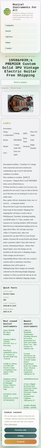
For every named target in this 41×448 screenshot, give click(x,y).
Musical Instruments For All (7, 12)
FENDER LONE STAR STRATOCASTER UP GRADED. (10, 397)
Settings (21, 436)
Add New (9, 37)
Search (8, 31)
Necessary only (20, 430)
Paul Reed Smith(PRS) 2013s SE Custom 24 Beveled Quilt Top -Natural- (10, 355)
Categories (9, 25)
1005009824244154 (31, 379)
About (7, 42)
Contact (8, 48)
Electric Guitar (16, 88)
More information (10, 424)
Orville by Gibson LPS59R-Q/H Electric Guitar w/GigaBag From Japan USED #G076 (10, 369)
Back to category (20, 82)
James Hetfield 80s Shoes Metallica (8, 332)
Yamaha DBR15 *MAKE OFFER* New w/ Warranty (10, 342)
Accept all (20, 442)
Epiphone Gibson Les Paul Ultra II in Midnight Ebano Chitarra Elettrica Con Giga (10, 384)
